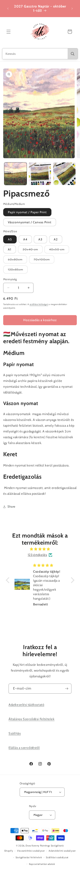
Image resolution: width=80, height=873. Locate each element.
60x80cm (17, 260)
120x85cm (18, 270)
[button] (8, 31)
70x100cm (44, 260)
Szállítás (15, 733)
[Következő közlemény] (72, 8)
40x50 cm (59, 250)
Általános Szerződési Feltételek (32, 719)
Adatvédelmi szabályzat (62, 850)
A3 (40, 239)
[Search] (73, 53)
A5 (10, 239)
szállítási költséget (39, 304)
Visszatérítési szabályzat (31, 850)
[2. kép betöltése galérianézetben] (40, 173)
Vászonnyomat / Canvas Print (29, 222)
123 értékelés (37, 555)
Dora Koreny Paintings (38, 845)
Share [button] (11, 506)
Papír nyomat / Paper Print (27, 212)
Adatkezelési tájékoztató (26, 705)
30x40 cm (33, 250)
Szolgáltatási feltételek (29, 857)
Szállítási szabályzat (57, 857)
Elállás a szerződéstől (24, 748)
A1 (9, 249)
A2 (56, 239)
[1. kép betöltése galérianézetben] (15, 173)
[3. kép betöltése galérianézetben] (64, 173)
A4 (25, 239)
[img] (40, 549)
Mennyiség (10, 279)
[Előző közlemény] (8, 8)
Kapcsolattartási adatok (42, 864)
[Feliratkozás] (66, 689)
